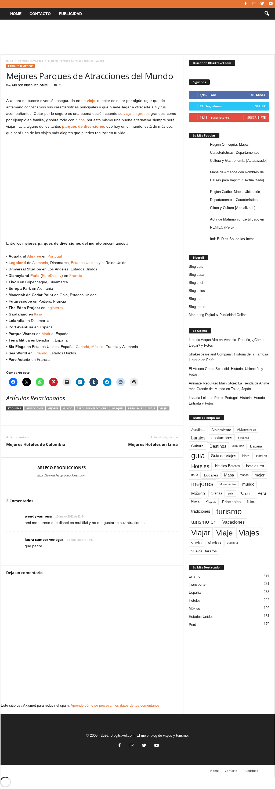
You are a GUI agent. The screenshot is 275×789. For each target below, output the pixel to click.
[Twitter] (262, 4)
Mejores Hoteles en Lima (153, 444)
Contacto (40, 14)
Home (15, 14)
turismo (229, 511)
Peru (262, 493)
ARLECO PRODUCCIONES (30, 85)
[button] (267, 14)
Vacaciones (233, 522)
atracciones (34, 408)
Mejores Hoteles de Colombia (35, 444)
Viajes (164, 408)
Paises (246, 493)
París (34, 275)
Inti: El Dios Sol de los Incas (232, 239)
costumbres (221, 438)
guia (198, 456)
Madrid (47, 334)
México (97, 346)
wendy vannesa (38, 516)
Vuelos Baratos (204, 551)
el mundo (238, 445)
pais (231, 493)
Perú (192, 625)
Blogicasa (196, 275)
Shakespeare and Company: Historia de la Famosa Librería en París (228, 357)
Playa (195, 501)
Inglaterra (54, 308)
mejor (260, 475)
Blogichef (196, 283)
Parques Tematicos (30, 61)
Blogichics (197, 291)
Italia (38, 314)
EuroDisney (51, 275)
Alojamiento (221, 430)
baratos (198, 437)
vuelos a (232, 542)
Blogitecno (197, 307)
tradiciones (200, 511)
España (256, 446)
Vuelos (214, 542)
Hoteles (200, 466)
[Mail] (254, 4)
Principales (136, 408)
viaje (91, 100)
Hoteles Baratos (227, 466)
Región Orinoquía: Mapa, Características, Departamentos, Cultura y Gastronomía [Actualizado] (238, 152)
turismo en (203, 522)
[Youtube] (270, 4)
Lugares (211, 475)
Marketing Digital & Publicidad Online (218, 315)
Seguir (260, 106)
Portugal (55, 256)
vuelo (196, 543)
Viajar (200, 533)
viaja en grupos (137, 113)
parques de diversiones (83, 126)
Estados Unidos (84, 262)
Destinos (217, 446)
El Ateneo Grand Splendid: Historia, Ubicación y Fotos (226, 371)
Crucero (243, 437)
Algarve (34, 256)
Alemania (40, 262)
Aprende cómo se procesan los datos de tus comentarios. (116, 705)
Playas (210, 502)
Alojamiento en (246, 429)
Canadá (82, 346)
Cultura (197, 446)
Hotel (246, 456)
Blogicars (196, 267)
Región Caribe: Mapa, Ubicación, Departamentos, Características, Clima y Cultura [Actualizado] (235, 200)
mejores (53, 408)
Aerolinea (198, 429)
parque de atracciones (92, 408)
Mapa (229, 475)
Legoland (17, 262)
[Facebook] (246, 4)
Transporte (197, 584)
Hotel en (261, 455)
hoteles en (255, 466)
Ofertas (216, 493)
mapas (244, 474)
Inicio (9, 61)
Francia (75, 275)
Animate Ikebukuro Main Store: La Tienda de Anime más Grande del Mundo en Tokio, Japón (229, 386)
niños (80, 120)
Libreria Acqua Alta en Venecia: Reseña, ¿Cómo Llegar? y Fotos (226, 342)
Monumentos (227, 484)
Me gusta (258, 95)
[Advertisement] (137, 37)
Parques (118, 408)
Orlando (40, 353)
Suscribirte (256, 117)
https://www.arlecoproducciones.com (61, 475)
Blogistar (195, 299)
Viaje (151, 408)
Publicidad (70, 14)
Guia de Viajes (223, 456)
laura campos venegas (44, 539)
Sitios (251, 502)
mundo (67, 408)
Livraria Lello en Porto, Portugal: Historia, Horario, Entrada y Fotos (227, 400)
